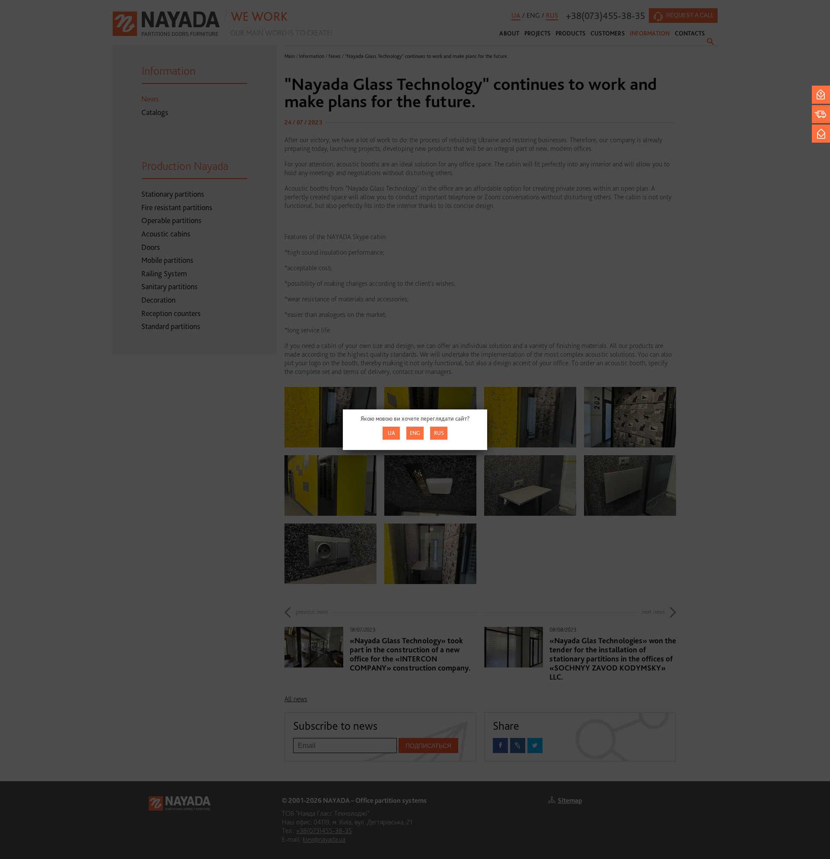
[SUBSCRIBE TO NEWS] (821, 134)
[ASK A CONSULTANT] (821, 95)
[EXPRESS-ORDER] (821, 114)
